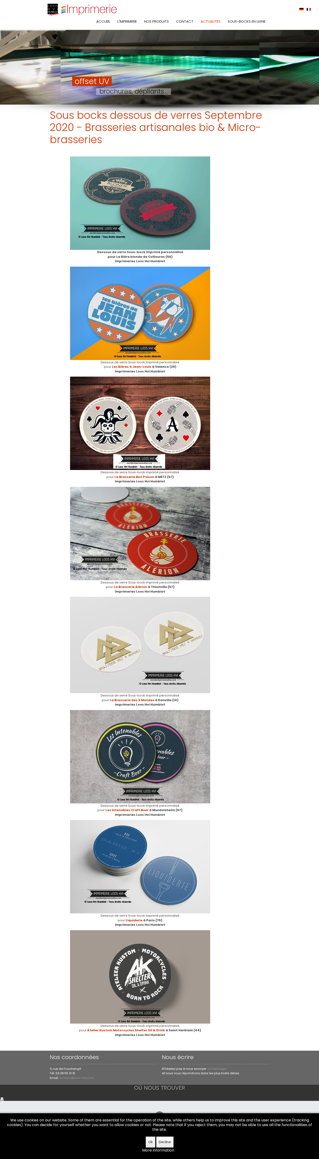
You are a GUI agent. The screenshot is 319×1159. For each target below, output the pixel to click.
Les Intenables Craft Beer (127, 810)
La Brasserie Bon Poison (134, 477)
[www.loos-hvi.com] (82, 9)
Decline (165, 1142)
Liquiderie (134, 920)
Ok (150, 1142)
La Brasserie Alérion (130, 587)
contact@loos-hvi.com (76, 1078)
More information (158, 1150)
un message (216, 1069)
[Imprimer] (2, 1098)
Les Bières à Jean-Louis (131, 366)
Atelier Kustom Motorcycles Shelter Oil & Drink (126, 1030)
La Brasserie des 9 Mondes (132, 700)
